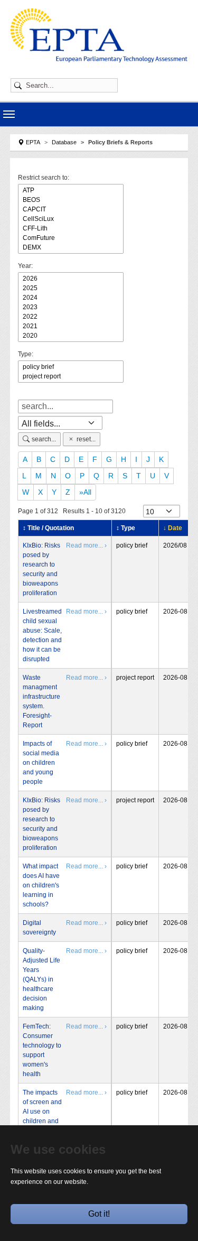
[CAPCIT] (71, 209)
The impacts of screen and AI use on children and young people (42, 1116)
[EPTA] (99, 35)
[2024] (71, 297)
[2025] (71, 288)
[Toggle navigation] (9, 114)
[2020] (71, 335)
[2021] (71, 326)
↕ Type (125, 528)
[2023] (71, 307)
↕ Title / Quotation (48, 528)
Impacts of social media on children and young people (41, 762)
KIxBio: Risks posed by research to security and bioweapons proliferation (41, 569)
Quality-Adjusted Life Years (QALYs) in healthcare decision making (41, 979)
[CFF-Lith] (71, 228)
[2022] (71, 316)
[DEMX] (71, 247)
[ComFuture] (71, 238)
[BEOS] (71, 200)
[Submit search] (19, 85)
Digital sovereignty (39, 927)
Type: (25, 354)
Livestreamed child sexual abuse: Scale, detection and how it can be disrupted (42, 635)
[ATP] (71, 190)
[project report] (71, 376)
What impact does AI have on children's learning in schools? (41, 885)
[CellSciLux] (71, 219)
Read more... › (86, 545)
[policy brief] (71, 367)
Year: (25, 266)
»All (85, 492)
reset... (86, 439)
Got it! (99, 1213)
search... (44, 439)
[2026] (71, 278)
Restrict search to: (43, 177)
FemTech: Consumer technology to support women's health (42, 1050)
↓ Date (172, 528)
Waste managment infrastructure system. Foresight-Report (41, 701)
